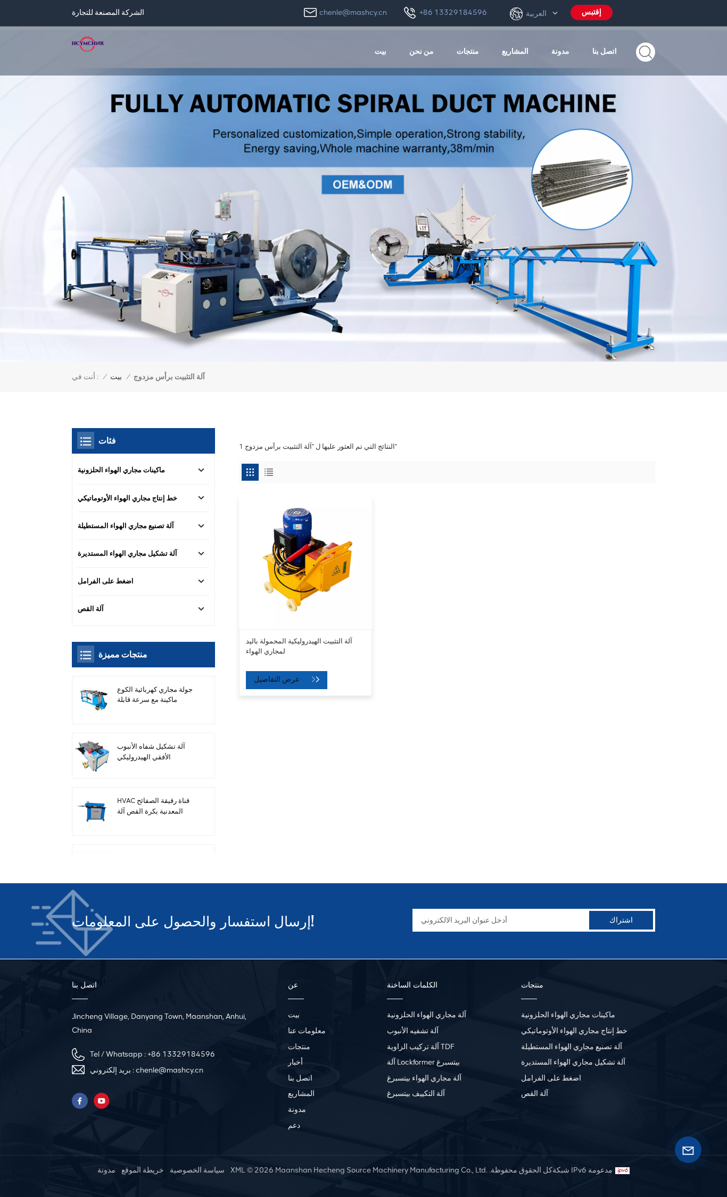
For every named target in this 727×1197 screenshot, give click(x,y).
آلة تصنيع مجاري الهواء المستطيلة (126, 526)
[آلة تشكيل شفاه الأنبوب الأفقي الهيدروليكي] (93, 756)
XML (237, 1170)
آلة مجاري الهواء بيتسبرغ (424, 1078)
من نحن (421, 51)
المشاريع (515, 51)
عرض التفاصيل (277, 679)
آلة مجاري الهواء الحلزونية (426, 1014)
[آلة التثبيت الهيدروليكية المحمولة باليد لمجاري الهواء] (305, 562)
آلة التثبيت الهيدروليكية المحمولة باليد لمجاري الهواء (299, 646)
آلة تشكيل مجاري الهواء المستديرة (127, 553)
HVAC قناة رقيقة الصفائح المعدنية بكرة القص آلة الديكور (153, 806)
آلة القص (91, 609)
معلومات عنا (307, 1030)
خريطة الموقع (142, 1170)
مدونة (560, 51)
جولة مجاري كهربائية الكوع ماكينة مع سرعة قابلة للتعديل (155, 695)
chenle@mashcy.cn (353, 12)
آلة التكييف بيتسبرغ (416, 1093)
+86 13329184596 (453, 12)
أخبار (295, 1062)
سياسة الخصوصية (197, 1170)
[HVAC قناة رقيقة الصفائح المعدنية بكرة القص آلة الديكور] (93, 811)
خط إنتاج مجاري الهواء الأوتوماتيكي (127, 498)
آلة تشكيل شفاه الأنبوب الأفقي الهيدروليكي (151, 751)
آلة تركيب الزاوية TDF (421, 1046)
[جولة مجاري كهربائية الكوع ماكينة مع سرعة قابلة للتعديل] (93, 700)
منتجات (468, 51)
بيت (380, 51)
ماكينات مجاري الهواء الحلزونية (121, 470)
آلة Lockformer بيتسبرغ (423, 1062)
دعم (294, 1125)
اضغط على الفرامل (106, 581)
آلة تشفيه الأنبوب (413, 1030)
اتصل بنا (604, 51)
